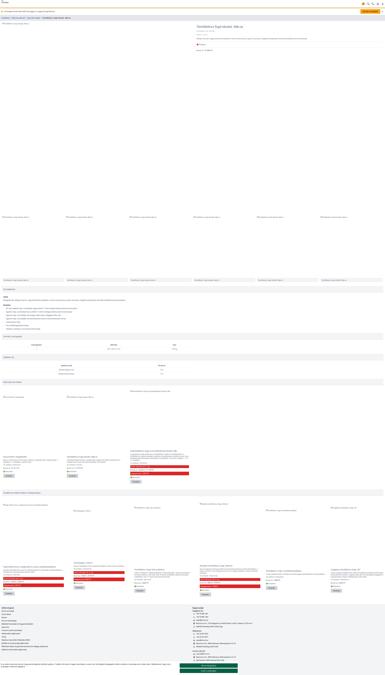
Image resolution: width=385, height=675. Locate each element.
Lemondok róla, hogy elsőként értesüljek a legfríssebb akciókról (192, 356)
